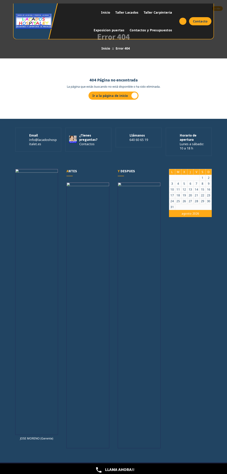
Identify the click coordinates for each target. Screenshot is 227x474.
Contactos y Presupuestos (151, 30)
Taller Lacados (126, 12)
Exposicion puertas (109, 30)
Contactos (87, 144)
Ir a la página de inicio (110, 95)
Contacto (200, 21)
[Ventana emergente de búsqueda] (182, 21)
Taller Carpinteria (158, 12)
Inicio (105, 12)
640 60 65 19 (138, 140)
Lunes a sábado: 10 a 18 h (192, 146)
